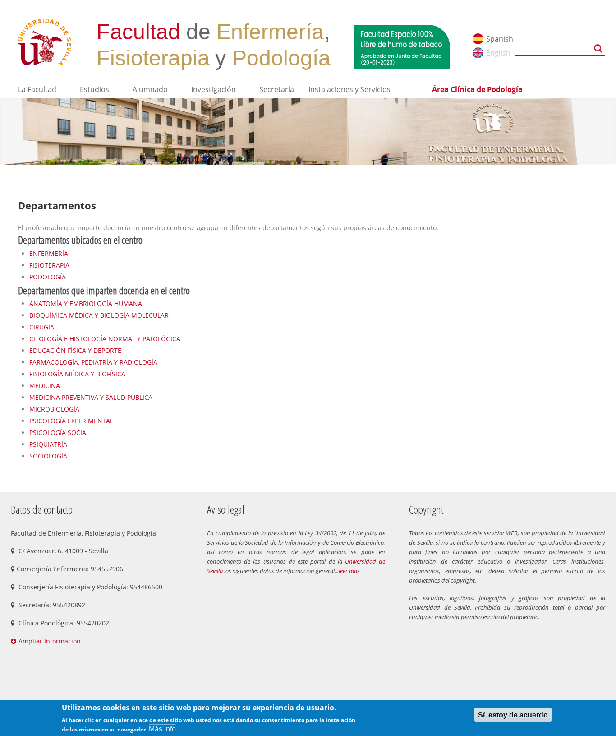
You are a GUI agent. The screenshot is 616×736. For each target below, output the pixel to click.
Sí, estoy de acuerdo (513, 714)
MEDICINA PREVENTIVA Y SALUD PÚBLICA (90, 397)
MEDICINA (44, 385)
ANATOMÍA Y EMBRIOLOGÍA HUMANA (85, 303)
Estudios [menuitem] (94, 89)
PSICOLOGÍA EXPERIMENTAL (71, 421)
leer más (349, 571)
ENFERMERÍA (48, 253)
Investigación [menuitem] (213, 89)
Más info (162, 729)
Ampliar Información (49, 641)
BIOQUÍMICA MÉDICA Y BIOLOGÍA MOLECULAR (99, 315)
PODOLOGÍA (47, 277)
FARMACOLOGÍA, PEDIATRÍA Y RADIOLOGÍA (93, 362)
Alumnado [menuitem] (150, 89)
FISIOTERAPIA (49, 265)
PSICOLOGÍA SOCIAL (59, 432)
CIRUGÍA (41, 327)
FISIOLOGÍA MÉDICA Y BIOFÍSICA (77, 374)
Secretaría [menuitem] (276, 89)
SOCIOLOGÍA (48, 456)
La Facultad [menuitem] (37, 89)
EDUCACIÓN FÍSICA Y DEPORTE (75, 350)
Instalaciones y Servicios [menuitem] (349, 89)
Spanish (499, 39)
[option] (308, 131)
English (498, 53)
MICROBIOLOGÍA (54, 409)
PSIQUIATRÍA (48, 444)
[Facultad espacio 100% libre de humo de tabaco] (402, 46)
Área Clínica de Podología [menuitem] (477, 89)
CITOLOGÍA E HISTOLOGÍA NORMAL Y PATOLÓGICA (104, 338)
